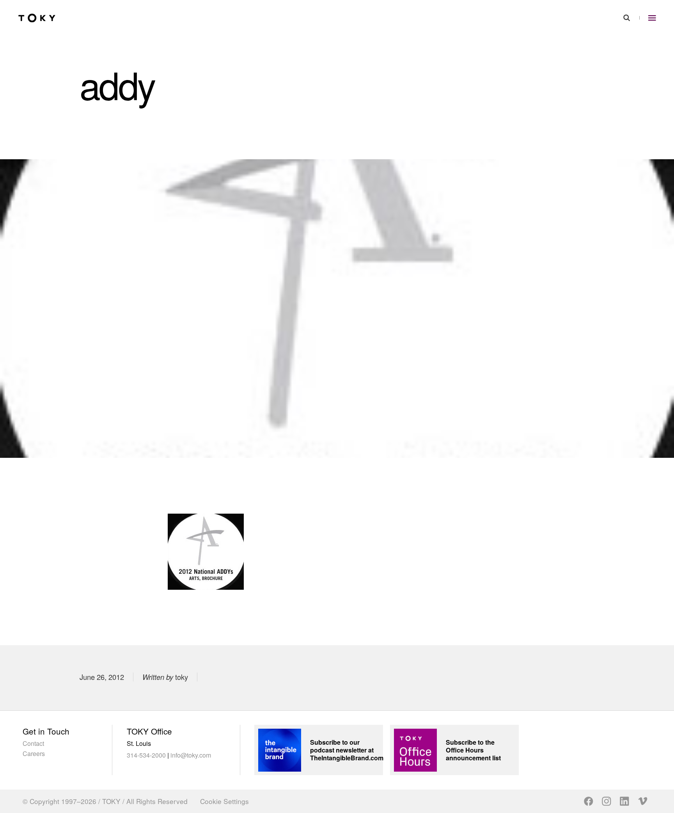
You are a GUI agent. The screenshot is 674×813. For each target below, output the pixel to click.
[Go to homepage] (37, 18)
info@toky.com (190, 755)
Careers (34, 753)
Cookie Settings (224, 801)
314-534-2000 (146, 755)
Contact (33, 743)
